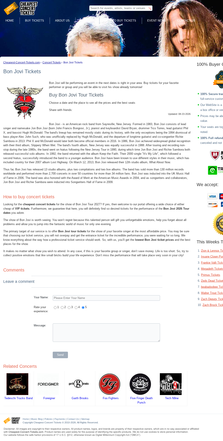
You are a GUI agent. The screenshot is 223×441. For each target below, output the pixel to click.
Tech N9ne (172, 398)
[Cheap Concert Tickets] (11, 423)
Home (9, 20)
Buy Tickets (34, 20)
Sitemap (85, 419)
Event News (156, 20)
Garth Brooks (80, 398)
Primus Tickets (210, 274)
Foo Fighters (111, 398)
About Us (62, 20)
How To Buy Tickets (120, 20)
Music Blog (36, 419)
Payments (59, 419)
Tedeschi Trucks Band (18, 398)
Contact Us (186, 20)
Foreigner (49, 398)
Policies (48, 419)
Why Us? (87, 20)
